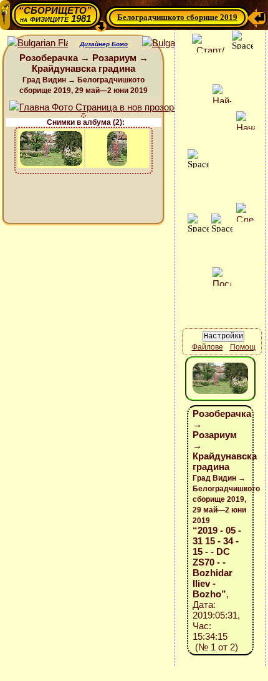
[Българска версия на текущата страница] (172, 43)
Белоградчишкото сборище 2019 (177, 17)
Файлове (207, 347)
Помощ (243, 347)
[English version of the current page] (37, 43)
